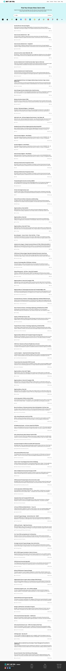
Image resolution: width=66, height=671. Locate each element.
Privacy (55, 1)
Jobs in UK (59, 667)
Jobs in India (59, 664)
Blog (62, 1)
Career (59, 1)
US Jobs (49, 15)
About (48, 1)
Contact (51, 1)
